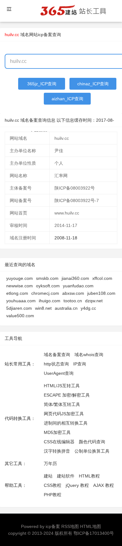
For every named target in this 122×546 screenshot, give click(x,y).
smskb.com (47, 278)
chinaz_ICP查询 (93, 83)
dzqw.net (94, 300)
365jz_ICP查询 (41, 83)
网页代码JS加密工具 (64, 413)
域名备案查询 (57, 354)
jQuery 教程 (77, 485)
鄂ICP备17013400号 (94, 533)
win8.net (43, 308)
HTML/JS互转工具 (62, 385)
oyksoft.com (48, 285)
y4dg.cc (88, 308)
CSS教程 (52, 485)
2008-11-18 (65, 237)
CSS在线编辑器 (59, 441)
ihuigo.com (49, 300)
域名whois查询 (88, 354)
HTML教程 (89, 475)
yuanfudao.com (78, 285)
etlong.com (17, 293)
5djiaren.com (19, 308)
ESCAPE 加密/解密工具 (67, 395)
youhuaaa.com (21, 300)
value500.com (20, 315)
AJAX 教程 (103, 485)
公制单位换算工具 (91, 451)
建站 (48, 475)
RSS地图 (70, 526)
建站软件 (65, 475)
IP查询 (79, 363)
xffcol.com (102, 278)
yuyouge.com (19, 278)
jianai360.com (75, 278)
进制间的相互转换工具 (66, 423)
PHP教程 (52, 494)
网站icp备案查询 (45, 34)
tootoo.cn (73, 300)
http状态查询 (56, 363)
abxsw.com (73, 293)
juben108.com (101, 293)
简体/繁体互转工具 (62, 404)
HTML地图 (90, 526)
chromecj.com (45, 293)
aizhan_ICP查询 (67, 98)
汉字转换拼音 (57, 451)
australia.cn (66, 308)
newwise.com (19, 285)
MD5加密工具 (57, 432)
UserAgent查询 (59, 373)
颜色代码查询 (92, 441)
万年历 (50, 463)
